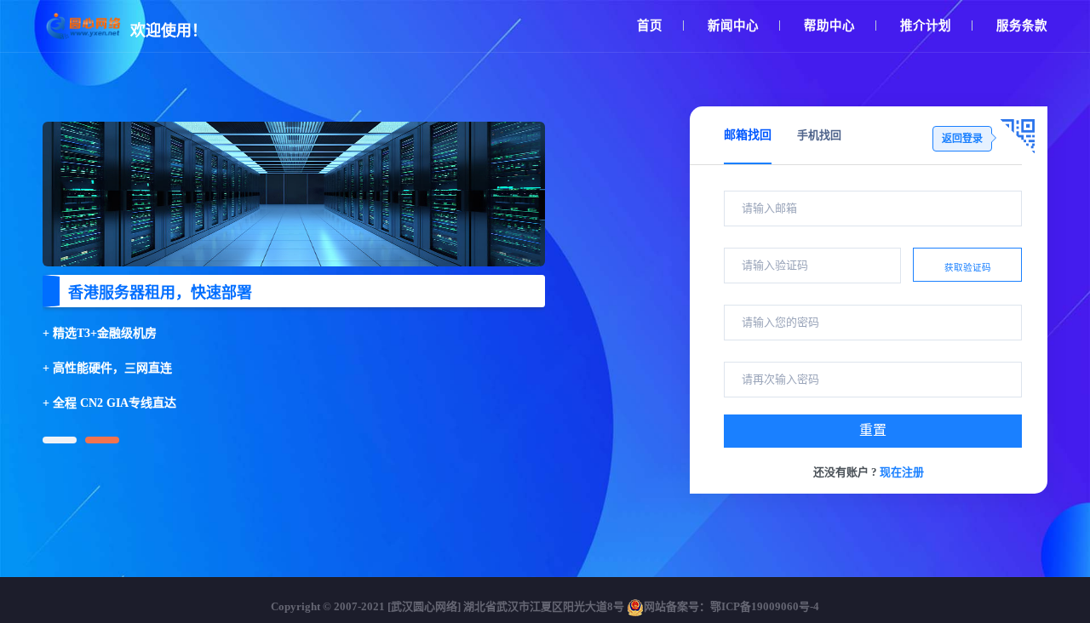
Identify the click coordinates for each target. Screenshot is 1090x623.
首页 (650, 25)
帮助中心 (829, 25)
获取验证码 (967, 267)
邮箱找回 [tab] (748, 135)
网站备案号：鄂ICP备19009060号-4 (731, 606)
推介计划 (925, 25)
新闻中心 (733, 25)
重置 (872, 430)
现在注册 (902, 472)
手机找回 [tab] (819, 135)
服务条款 (1021, 25)
